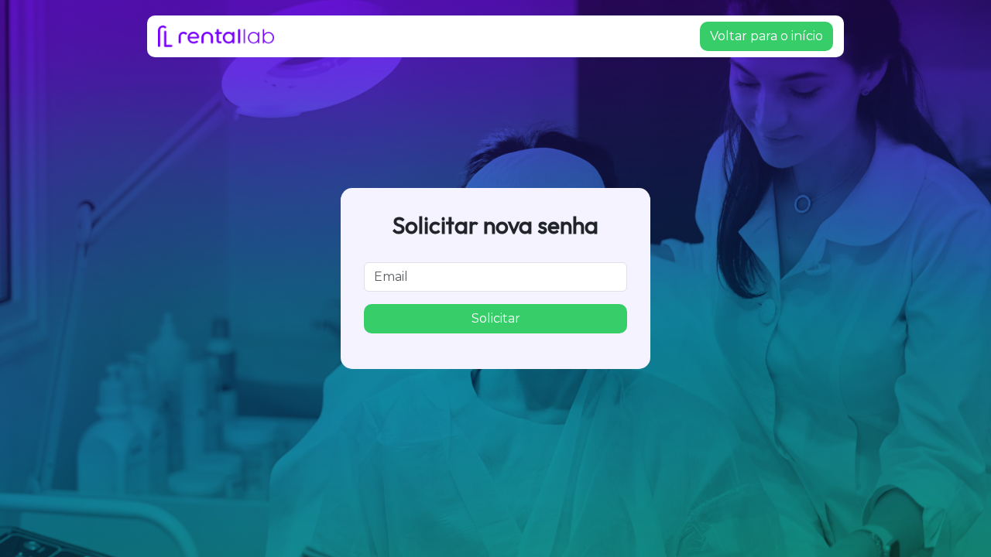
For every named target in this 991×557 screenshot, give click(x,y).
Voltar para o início (766, 36)
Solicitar (495, 318)
